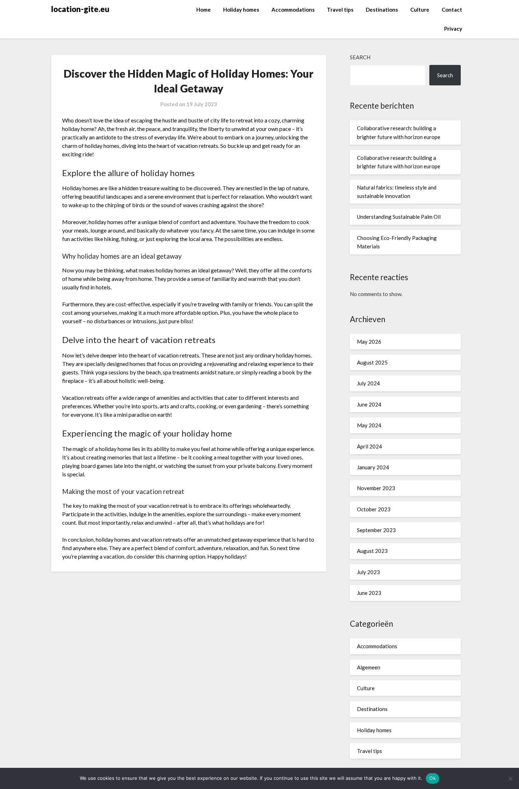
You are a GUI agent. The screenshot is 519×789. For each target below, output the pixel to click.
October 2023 (373, 509)
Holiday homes (241, 9)
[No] (510, 778)
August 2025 (372, 362)
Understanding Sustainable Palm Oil (399, 216)
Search (360, 57)
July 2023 (368, 572)
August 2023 (372, 551)
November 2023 (376, 488)
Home (203, 9)
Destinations (382, 9)
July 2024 (368, 383)
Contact (452, 9)
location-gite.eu (80, 9)
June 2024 (369, 404)
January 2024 (373, 467)
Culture (419, 9)
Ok (432, 778)
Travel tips (340, 9)
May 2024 (369, 425)
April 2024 (369, 446)
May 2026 (369, 341)
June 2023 (369, 593)
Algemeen (368, 667)
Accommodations (293, 9)
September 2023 (376, 530)
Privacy (453, 28)
